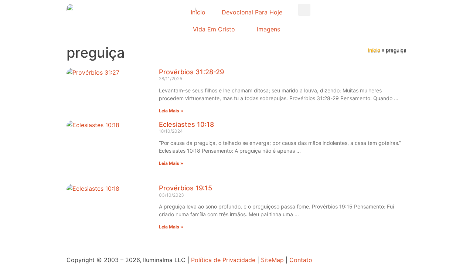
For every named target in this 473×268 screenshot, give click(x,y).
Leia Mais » (171, 110)
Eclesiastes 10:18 (186, 124)
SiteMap (272, 260)
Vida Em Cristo (214, 29)
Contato (300, 260)
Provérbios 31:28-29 (191, 72)
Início (198, 12)
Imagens (268, 29)
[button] (304, 10)
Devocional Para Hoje (252, 12)
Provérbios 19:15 (185, 188)
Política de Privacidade (223, 260)
